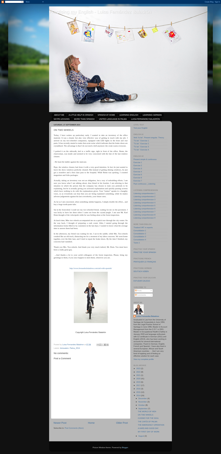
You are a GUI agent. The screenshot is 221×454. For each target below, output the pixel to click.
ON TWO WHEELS (145, 415)
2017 (138, 385)
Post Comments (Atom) (74, 428)
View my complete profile (144, 359)
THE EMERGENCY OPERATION (151, 425)
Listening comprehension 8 (144, 215)
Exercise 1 (138, 162)
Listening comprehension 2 (144, 196)
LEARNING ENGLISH (128, 115)
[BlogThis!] (100, 344)
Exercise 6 (138, 178)
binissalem (64, 348)
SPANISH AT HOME (106, 115)
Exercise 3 (138, 169)
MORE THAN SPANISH (84, 119)
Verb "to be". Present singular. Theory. (149, 138)
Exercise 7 (138, 181)
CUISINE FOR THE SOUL (148, 418)
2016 (138, 389)
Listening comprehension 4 (144, 203)
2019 (138, 382)
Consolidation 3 (140, 237)
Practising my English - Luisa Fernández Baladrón (100, 11)
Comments (141, 295)
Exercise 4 (138, 172)
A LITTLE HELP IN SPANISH (81, 115)
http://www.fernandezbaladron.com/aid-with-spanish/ (91, 268)
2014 (138, 395)
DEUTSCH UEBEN (141, 271)
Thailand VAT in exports (143, 227)
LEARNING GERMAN (152, 115)
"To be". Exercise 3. (141, 147)
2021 (138, 375)
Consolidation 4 (140, 240)
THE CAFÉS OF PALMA (147, 422)
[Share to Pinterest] (107, 344)
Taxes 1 (137, 243)
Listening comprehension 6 (144, 209)
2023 (138, 368)
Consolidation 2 (140, 234)
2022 (138, 372)
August (141, 436)
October (141, 405)
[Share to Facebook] (105, 344)
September (143, 409)
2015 (138, 392)
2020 (138, 379)
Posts (139, 291)
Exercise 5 (138, 175)
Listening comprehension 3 (144, 200)
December (142, 398)
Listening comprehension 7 (144, 212)
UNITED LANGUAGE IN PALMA (113, 119)
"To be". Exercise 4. (141, 150)
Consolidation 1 (140, 231)
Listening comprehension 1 (144, 193)
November (142, 402)
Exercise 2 (138, 165)
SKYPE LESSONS (62, 119)
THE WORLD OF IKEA (147, 412)
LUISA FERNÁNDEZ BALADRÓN (145, 119)
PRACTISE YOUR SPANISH (145, 252)
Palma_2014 (75, 348)
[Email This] (98, 344)
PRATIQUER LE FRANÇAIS (145, 262)
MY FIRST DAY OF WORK (148, 432)
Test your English (140, 128)
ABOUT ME (59, 115)
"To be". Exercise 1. (141, 141)
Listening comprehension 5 (144, 206)
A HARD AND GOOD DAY (148, 428)
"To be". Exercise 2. (141, 144)
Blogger (125, 447)
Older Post (122, 422)
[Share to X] (102, 344)
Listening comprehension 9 (144, 218)
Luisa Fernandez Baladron (147, 316)
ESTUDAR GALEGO (142, 281)
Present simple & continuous (145, 159)
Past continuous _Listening (144, 184)
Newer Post (60, 422)
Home (91, 422)
